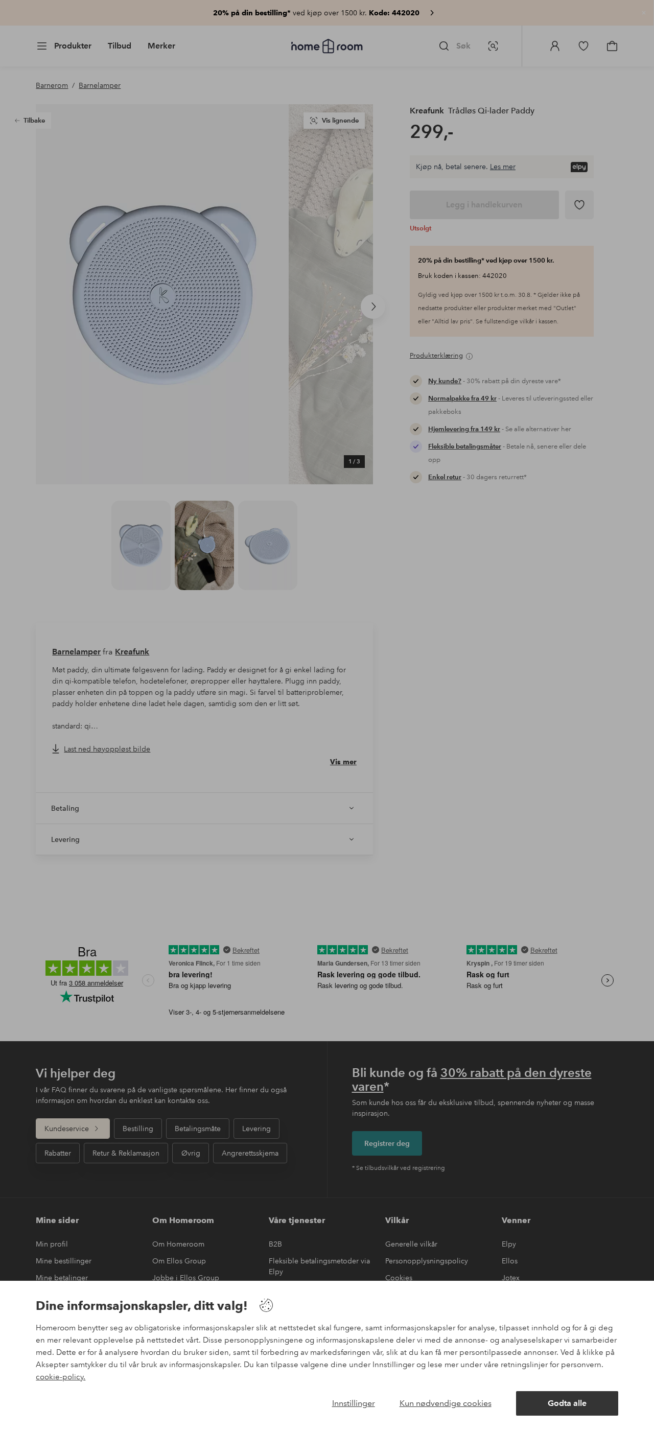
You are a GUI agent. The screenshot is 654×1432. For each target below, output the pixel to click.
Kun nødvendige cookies (446, 1403)
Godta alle (567, 1403)
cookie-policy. (60, 1376)
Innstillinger (353, 1403)
